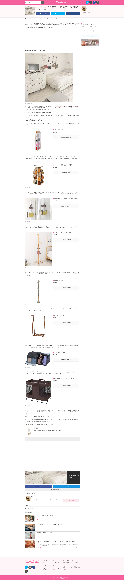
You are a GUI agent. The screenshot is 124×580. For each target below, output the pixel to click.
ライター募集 (76, 562)
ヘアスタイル (45, 566)
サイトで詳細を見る (65, 137)
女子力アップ (93, 26)
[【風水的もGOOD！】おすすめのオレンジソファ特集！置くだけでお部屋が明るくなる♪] (30, 547)
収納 (89, 12)
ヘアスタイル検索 (77, 564)
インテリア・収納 (40, 547)
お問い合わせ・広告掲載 (67, 567)
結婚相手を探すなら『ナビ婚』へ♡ (46, 532)
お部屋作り (84, 12)
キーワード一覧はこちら (90, 36)
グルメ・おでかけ (56, 568)
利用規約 (75, 566)
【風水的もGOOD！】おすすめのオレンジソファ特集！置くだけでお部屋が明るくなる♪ (58, 542)
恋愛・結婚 (45, 569)
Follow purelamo (55, 489)
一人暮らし (90, 30)
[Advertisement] (52, 39)
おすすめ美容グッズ (86, 28)
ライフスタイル (45, 568)
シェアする (43, 13)
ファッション (45, 565)
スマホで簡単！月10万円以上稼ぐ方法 (47, 516)
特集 (43, 562)
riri (87, 8)
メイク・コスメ (55, 565)
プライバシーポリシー (67, 566)
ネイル (54, 566)
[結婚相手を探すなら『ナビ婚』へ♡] (30, 538)
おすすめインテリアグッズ (87, 32)
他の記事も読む (71, 500)
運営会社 (64, 569)
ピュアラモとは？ (66, 562)
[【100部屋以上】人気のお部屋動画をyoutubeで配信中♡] (30, 530)
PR (37, 519)
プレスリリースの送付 (77, 567)
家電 (54, 569)
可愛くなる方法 (85, 26)
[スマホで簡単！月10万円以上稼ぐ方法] (30, 522)
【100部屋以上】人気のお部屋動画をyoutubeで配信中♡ (51, 524)
